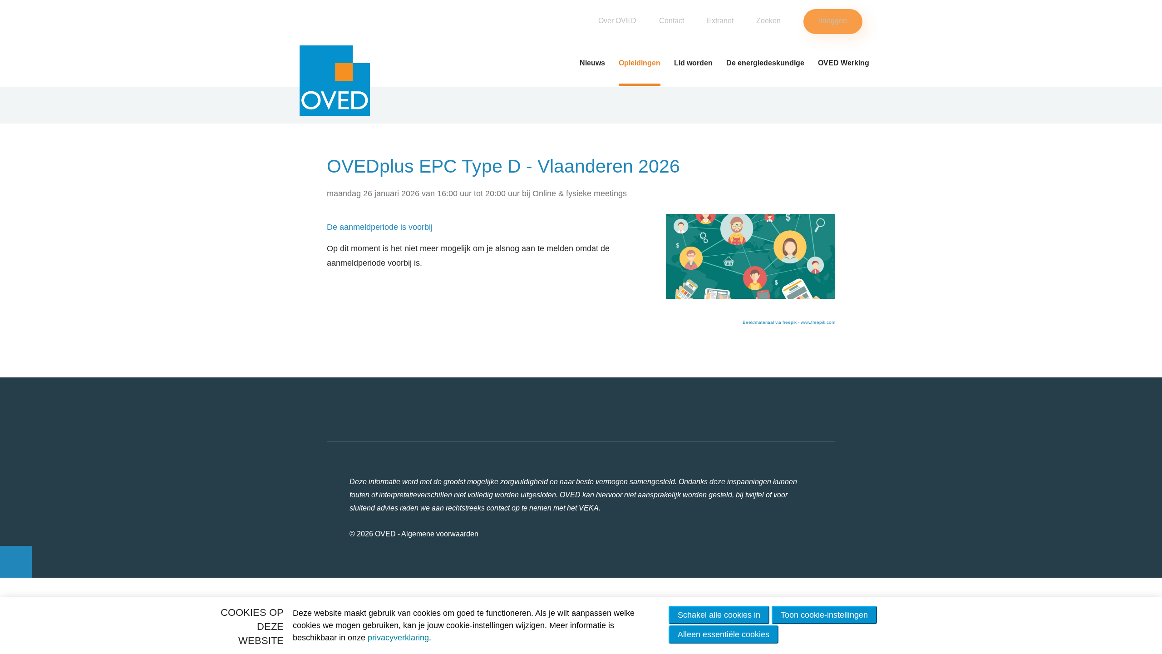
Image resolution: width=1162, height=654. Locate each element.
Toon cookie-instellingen (824, 614)
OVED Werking (843, 63)
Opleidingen (639, 63)
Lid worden (693, 63)
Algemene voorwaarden (439, 534)
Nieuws (592, 63)
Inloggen (833, 21)
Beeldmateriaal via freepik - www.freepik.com (789, 322)
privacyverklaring (398, 637)
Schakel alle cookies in (719, 614)
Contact (671, 21)
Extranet (720, 21)
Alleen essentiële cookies (723, 634)
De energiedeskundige (765, 63)
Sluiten (1144, 12)
